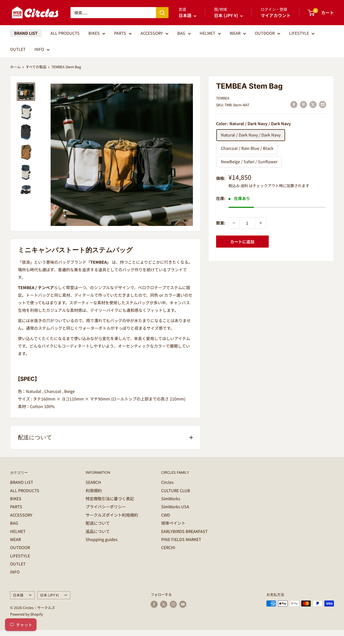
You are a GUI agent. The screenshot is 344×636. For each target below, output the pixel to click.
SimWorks (170, 498)
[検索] (162, 12)
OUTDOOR (265, 33)
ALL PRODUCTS (65, 33)
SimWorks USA (175, 507)
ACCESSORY (152, 33)
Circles (167, 482)
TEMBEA (222, 98)
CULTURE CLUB (175, 490)
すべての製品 (36, 66)
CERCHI (168, 547)
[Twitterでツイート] (313, 104)
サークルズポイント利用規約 (112, 515)
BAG (181, 33)
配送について (98, 523)
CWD (165, 515)
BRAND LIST (26, 33)
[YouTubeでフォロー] (182, 604)
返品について (98, 531)
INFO (39, 49)
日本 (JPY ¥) (49, 594)
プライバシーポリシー (106, 507)
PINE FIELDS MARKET (181, 539)
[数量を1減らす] (234, 223)
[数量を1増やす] (260, 223)
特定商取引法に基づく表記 (110, 498)
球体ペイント (173, 523)
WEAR (235, 33)
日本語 (18, 594)
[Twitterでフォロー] (163, 604)
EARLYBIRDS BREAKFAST (184, 531)
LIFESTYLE (299, 33)
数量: (220, 223)
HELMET (207, 33)
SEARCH (93, 482)
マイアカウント (276, 15)
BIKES (94, 33)
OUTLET (18, 49)
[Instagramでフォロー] (173, 604)
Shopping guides (101, 539)
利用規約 (94, 490)
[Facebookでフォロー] (154, 604)
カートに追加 (242, 242)
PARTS (120, 33)
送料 (244, 185)
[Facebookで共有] (293, 104)
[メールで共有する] (322, 104)
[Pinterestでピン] (303, 104)
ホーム (15, 66)
